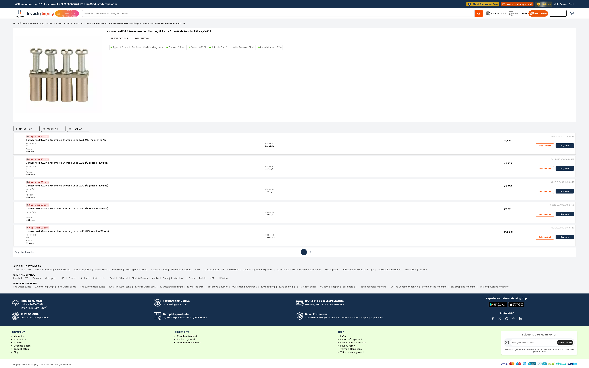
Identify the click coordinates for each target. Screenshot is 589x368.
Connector (50, 23)
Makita (202, 278)
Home (16, 23)
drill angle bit (349, 286)
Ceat (112, 278)
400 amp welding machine (494, 286)
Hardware (117, 269)
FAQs (343, 336)
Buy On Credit (520, 13)
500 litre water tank (145, 286)
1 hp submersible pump (92, 286)
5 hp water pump (67, 286)
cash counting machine (373, 286)
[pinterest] (513, 320)
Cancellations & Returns (353, 342)
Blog (16, 352)
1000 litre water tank (120, 286)
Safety (423, 269)
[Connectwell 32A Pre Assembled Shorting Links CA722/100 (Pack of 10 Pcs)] (19, 231)
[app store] (516, 305)
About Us (19, 336)
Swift (95, 278)
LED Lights (410, 269)
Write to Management (352, 352)
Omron (72, 278)
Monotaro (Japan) (187, 336)
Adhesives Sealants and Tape (358, 269)
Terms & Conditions (351, 349)
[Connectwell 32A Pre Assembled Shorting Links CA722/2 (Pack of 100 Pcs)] (19, 162)
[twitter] (500, 320)
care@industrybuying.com (100, 4)
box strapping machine (463, 286)
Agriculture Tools (22, 269)
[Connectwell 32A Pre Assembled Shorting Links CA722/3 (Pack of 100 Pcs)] (19, 185)
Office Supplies (82, 269)
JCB (212, 278)
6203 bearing (286, 286)
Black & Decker (140, 278)
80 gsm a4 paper (329, 286)
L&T (63, 278)
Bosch (16, 278)
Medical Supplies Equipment (258, 269)
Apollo (155, 278)
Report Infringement (351, 339)
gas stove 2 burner (218, 286)
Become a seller (22, 345)
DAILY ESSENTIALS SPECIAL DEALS (69, 13)
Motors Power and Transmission (222, 269)
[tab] (119, 38)
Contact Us (20, 339)
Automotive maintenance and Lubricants (299, 269)
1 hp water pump (22, 286)
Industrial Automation (32, 23)
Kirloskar (37, 278)
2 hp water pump (44, 286)
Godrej (166, 278)
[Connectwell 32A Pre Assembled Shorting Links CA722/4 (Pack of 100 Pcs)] (19, 208)
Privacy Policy (347, 345)
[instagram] (506, 320)
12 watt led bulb (195, 286)
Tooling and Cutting (136, 269)
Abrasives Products (181, 269)
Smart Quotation (499, 13)
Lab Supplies (331, 269)
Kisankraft (179, 278)
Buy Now (564, 145)
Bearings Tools (159, 269)
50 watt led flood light (171, 286)
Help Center (540, 13)
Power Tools (101, 269)
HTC (26, 278)
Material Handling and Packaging (52, 269)
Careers (18, 342)
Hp (104, 278)
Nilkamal (123, 278)
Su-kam (85, 278)
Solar (198, 269)
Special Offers (21, 349)
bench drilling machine (434, 286)
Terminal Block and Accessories (74, 23)
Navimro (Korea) (186, 339)
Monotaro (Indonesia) (189, 342)
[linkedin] (520, 320)
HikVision (223, 278)
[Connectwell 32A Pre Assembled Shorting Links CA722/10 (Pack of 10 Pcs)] (19, 139)
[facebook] (493, 320)
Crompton (50, 278)
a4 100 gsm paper (306, 286)
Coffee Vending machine (404, 286)
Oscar (192, 278)
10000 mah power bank (244, 286)
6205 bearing (268, 286)
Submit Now (565, 342)
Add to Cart (545, 145)
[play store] (498, 305)
